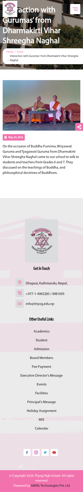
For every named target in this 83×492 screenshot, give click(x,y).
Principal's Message (41, 402)
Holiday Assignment (41, 411)
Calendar (41, 428)
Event (20, 52)
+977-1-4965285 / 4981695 (45, 294)
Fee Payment (41, 367)
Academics (42, 331)
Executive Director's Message (41, 375)
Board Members (41, 358)
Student (41, 340)
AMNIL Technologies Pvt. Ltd (50, 486)
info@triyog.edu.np (40, 304)
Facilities (41, 393)
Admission (41, 349)
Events (41, 384)
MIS (41, 420)
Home (10, 52)
